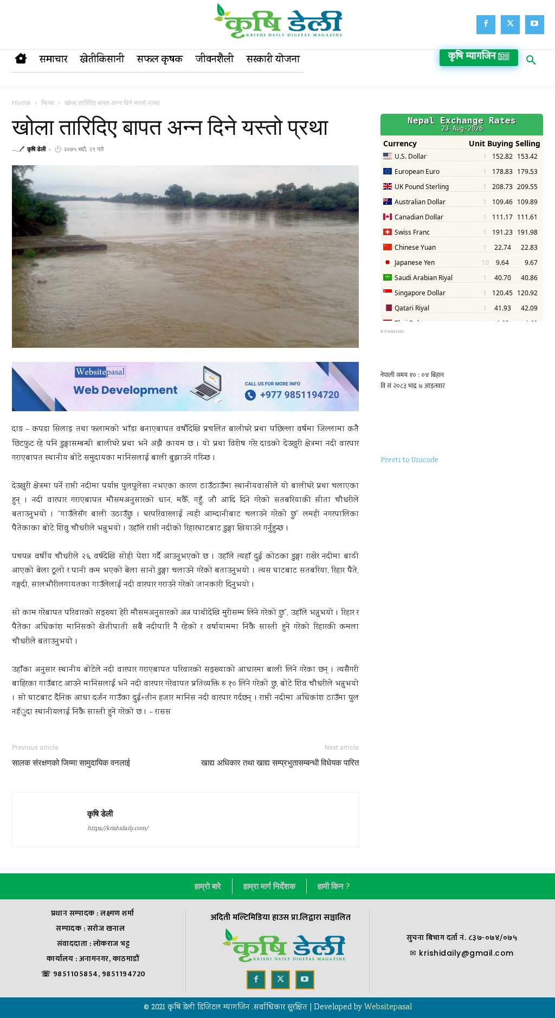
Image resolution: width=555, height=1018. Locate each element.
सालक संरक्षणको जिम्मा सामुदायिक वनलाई (71, 763)
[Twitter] (510, 24)
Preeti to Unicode (409, 460)
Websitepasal (388, 1008)
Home (21, 102)
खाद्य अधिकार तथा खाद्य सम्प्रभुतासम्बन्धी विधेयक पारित (280, 763)
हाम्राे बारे (208, 886)
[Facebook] (485, 24)
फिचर (47, 102)
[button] (531, 62)
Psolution (394, 331)
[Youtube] (534, 24)
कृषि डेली (36, 149)
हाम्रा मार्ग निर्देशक (269, 886)
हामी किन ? (334, 886)
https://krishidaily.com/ (117, 829)
